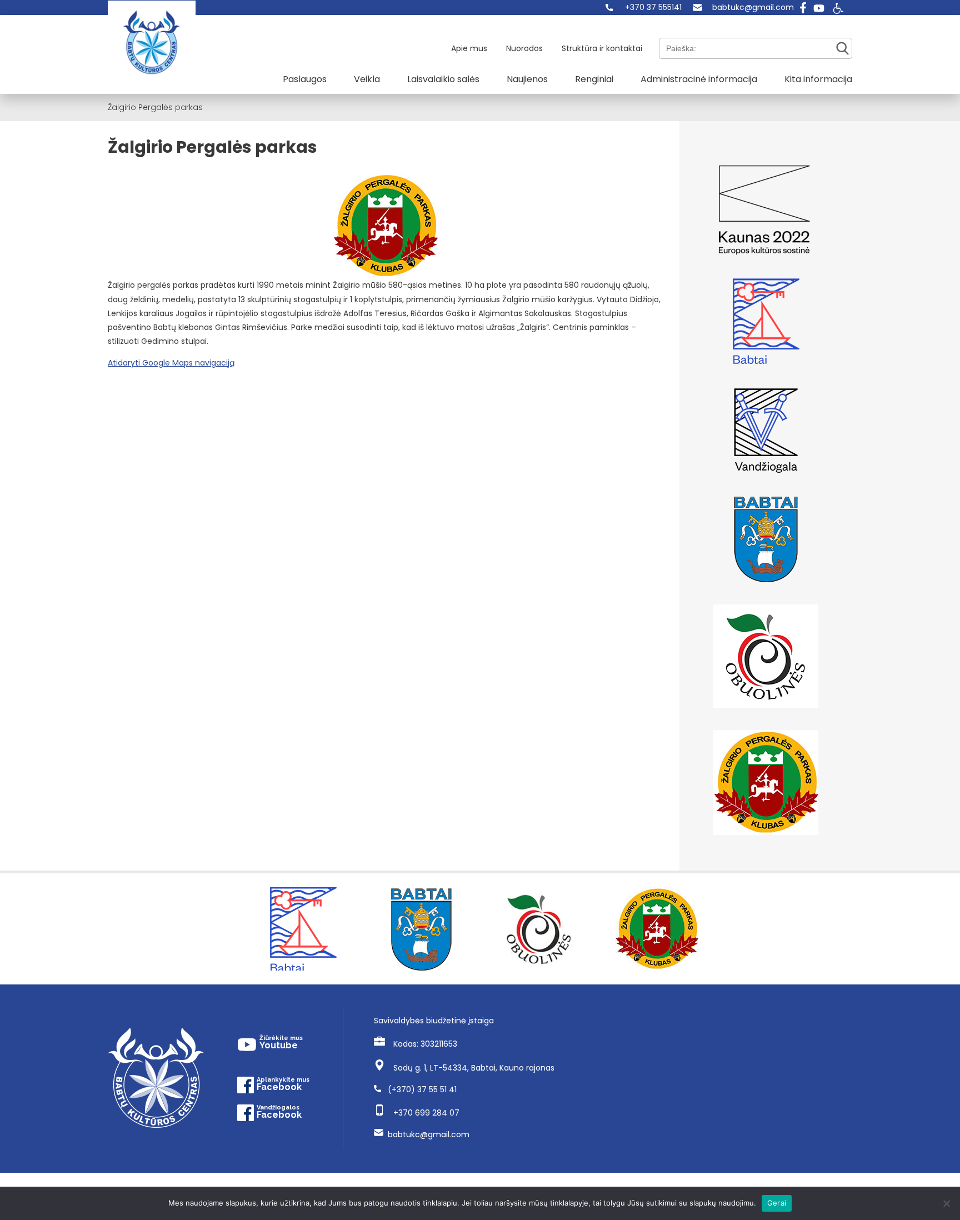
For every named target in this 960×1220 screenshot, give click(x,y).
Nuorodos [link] (524, 48)
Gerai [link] (776, 1202)
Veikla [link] (367, 79)
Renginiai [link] (594, 79)
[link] (644, 7)
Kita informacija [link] (818, 79)
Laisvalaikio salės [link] (443, 79)
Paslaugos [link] (305, 79)
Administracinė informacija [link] (699, 79)
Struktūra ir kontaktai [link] (602, 48)
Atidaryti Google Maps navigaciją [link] (171, 362)
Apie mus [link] (469, 48)
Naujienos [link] (527, 79)
